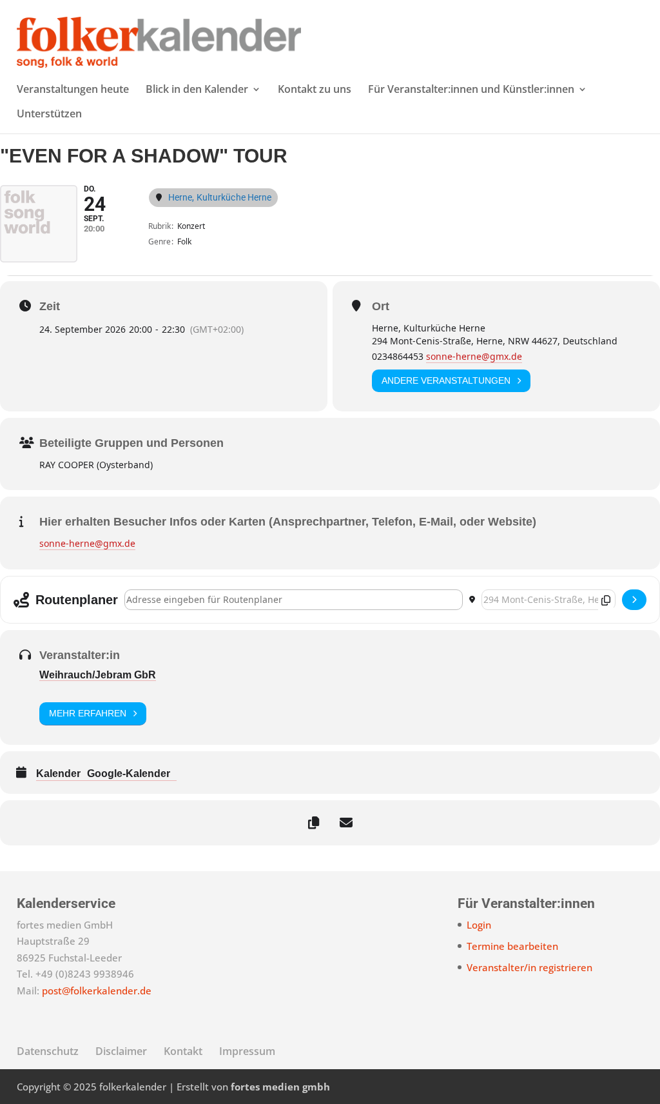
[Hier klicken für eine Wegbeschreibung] (634, 599)
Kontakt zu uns (314, 90)
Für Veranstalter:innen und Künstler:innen (471, 90)
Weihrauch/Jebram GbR (97, 674)
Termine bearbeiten (512, 946)
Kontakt (183, 1051)
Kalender (58, 773)
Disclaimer (121, 1051)
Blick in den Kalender (197, 90)
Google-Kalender (128, 773)
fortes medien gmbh (280, 1086)
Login (479, 924)
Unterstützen (49, 115)
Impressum (247, 1051)
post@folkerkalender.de (96, 990)
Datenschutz (48, 1051)
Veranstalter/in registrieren (529, 967)
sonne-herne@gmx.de (474, 356)
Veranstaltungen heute (73, 90)
